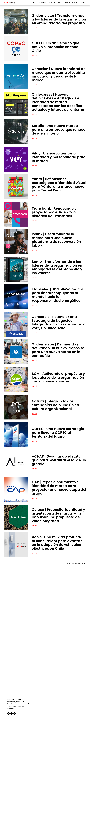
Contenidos (66, 2)
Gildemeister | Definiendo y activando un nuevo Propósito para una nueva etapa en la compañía (58, 350)
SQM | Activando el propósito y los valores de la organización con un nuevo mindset (58, 377)
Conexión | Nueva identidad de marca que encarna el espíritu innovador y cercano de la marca (59, 74)
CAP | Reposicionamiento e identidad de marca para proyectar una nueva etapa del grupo (59, 488)
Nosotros (52, 2)
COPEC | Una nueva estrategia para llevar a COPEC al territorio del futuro (58, 432)
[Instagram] (11, 713)
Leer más (34, 28)
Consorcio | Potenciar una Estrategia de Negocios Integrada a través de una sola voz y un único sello (59, 322)
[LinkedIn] (8, 713)
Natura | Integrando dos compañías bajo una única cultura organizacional (55, 405)
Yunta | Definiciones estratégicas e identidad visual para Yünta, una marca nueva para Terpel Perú (59, 185)
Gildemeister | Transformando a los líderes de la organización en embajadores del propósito (59, 19)
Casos (59, 2)
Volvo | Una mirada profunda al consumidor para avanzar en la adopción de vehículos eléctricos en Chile (57, 543)
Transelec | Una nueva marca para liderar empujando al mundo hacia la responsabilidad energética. (57, 295)
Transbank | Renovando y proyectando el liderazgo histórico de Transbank (54, 212)
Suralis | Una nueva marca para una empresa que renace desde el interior (58, 129)
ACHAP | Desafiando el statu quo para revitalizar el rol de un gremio (59, 460)
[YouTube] (14, 713)
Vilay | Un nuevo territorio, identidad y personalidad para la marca (59, 157)
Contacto (83, 2)
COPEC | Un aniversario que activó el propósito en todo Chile (55, 47)
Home (33, 2)
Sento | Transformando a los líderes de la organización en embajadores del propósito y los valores (57, 267)
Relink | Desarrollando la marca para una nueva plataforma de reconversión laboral (56, 240)
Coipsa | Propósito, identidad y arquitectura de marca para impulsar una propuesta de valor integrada (58, 515)
